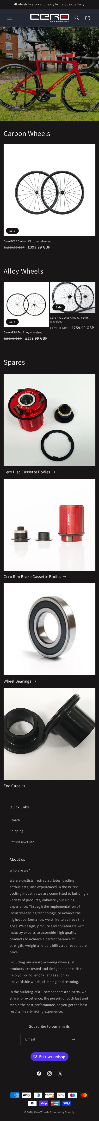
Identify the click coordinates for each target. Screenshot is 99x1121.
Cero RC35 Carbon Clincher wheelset (28, 241)
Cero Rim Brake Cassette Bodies (32, 576)
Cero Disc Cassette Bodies (27, 472)
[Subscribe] (73, 1039)
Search (15, 820)
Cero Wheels (42, 1112)
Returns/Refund (22, 842)
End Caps (12, 785)
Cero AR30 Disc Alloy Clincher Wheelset (69, 319)
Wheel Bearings (17, 681)
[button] (9, 18)
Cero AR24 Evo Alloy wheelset (23, 332)
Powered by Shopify (62, 1112)
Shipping (16, 831)
